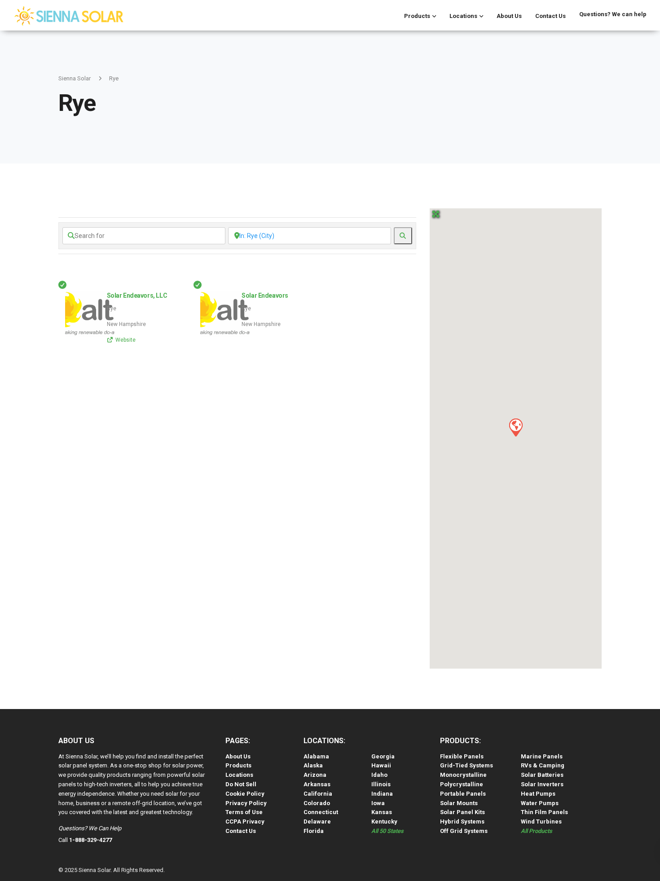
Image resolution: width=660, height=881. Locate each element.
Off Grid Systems (464, 831)
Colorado (317, 803)
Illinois (381, 784)
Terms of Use (244, 812)
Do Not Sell (240, 784)
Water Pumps (540, 803)
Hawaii (381, 765)
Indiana (382, 793)
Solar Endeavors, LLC (137, 295)
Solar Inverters (542, 784)
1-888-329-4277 (90, 840)
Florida (314, 831)
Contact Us (550, 16)
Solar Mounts (459, 803)
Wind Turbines (541, 821)
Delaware (317, 821)
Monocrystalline (463, 774)
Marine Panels (542, 756)
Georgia (383, 756)
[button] (515, 427)
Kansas (381, 812)
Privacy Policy (246, 803)
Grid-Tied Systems (466, 765)
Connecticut (321, 812)
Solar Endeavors (265, 295)
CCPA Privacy (244, 821)
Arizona (315, 774)
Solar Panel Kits (462, 812)
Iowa (378, 803)
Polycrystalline (461, 784)
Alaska (313, 765)
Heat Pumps (538, 793)
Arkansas (317, 784)
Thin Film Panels (544, 812)
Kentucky (384, 821)
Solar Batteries (542, 774)
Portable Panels (463, 793)
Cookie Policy (244, 793)
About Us (509, 16)
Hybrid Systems (462, 821)
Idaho (379, 774)
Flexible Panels (462, 756)
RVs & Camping (542, 765)
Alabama (316, 756)
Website (125, 340)
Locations (463, 16)
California (318, 793)
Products (417, 16)
